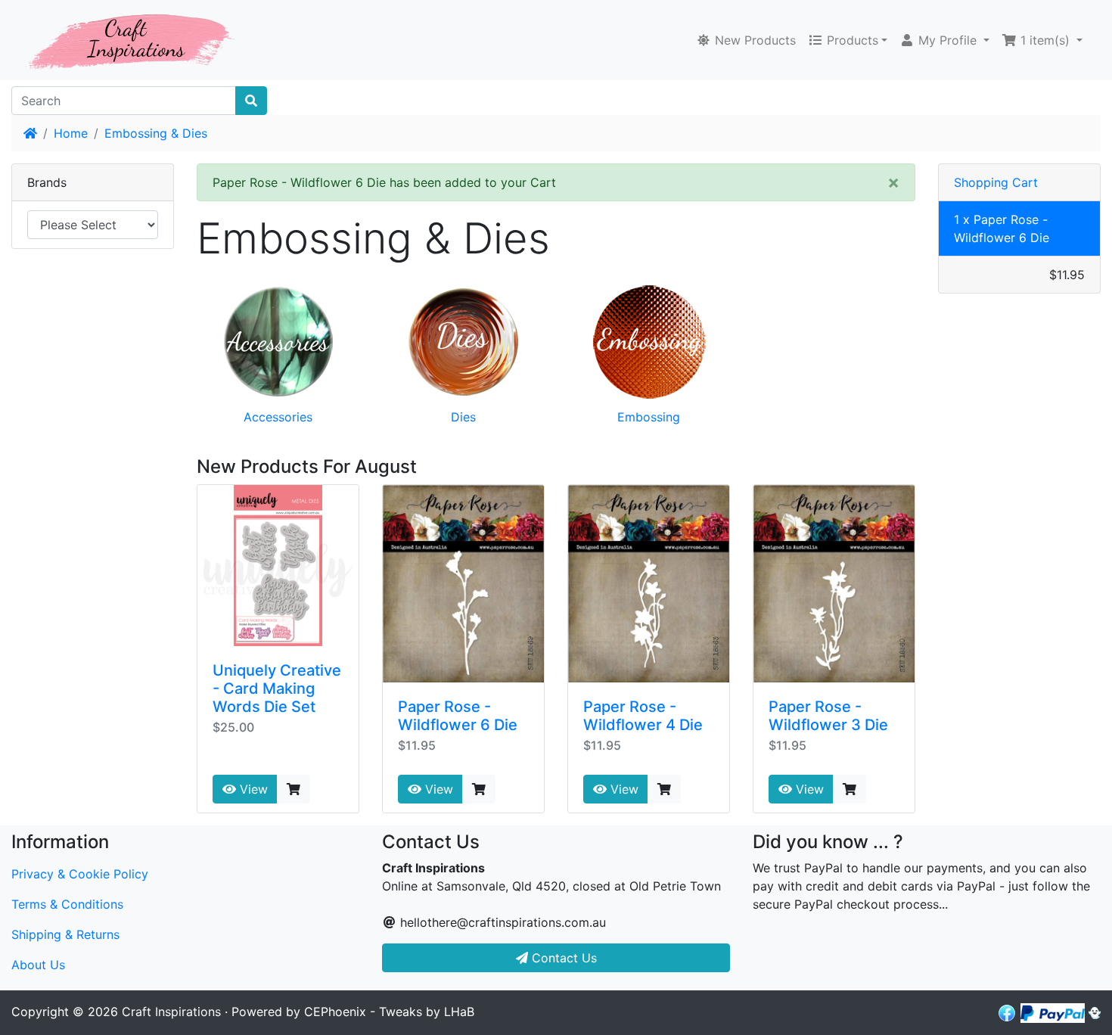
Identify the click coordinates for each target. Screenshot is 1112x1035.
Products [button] (850, 40)
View (252, 789)
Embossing (648, 416)
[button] (944, 40)
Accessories (278, 416)
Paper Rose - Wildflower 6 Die (457, 716)
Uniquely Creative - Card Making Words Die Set (277, 688)
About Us (38, 964)
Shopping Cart (996, 182)
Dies (463, 416)
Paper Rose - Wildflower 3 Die (828, 716)
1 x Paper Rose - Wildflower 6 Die (1001, 228)
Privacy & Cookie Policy (79, 873)
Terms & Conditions (67, 904)
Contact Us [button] (562, 957)
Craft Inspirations (171, 1011)
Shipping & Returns (65, 934)
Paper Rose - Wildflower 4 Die (643, 716)
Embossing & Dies (155, 133)
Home (71, 133)
